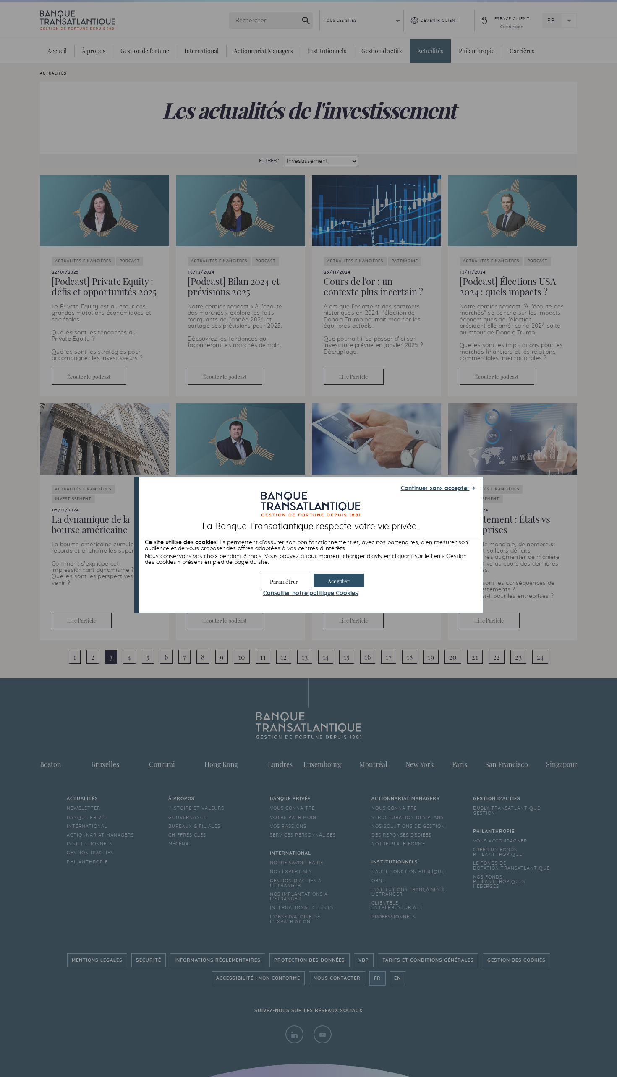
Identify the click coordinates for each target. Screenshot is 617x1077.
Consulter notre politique (310, 593)
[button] (339, 580)
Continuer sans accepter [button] (435, 488)
